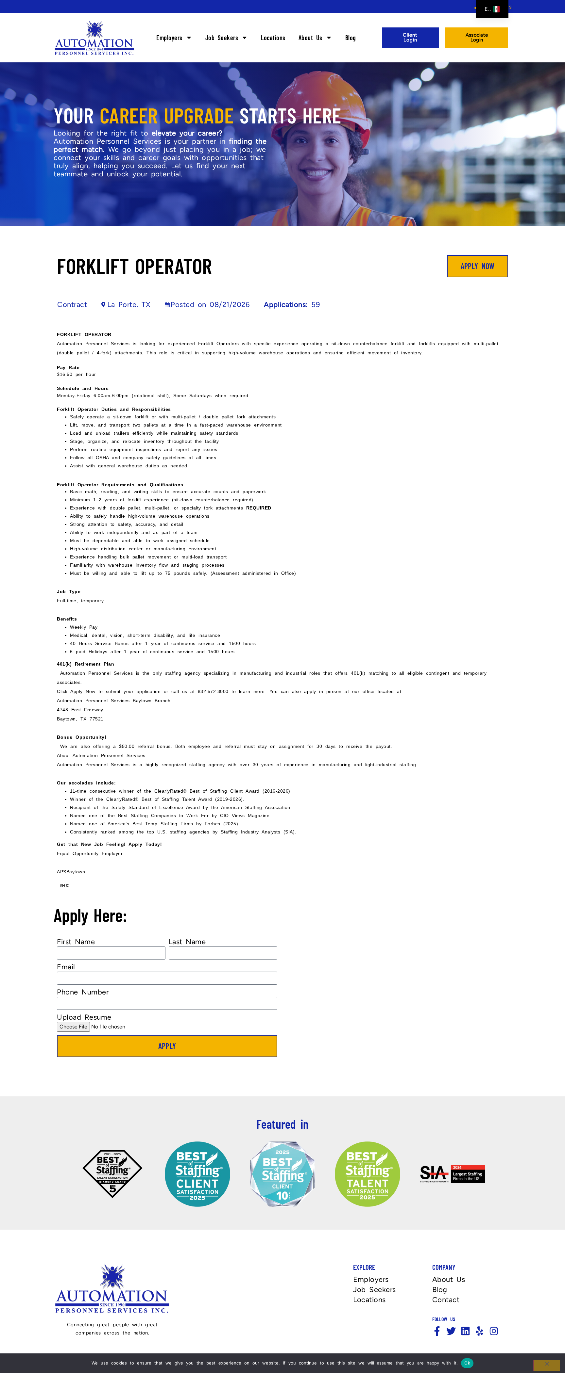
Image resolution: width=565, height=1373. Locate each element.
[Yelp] (479, 1331)
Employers (169, 37)
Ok (467, 1362)
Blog (350, 37)
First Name (76, 942)
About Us (310, 37)
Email (66, 967)
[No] (546, 1365)
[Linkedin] (465, 1331)
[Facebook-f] (437, 1331)
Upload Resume (84, 1017)
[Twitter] (451, 1331)
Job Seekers (221, 37)
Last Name (187, 942)
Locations (273, 37)
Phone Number (83, 992)
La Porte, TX (128, 304)
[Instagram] (494, 1331)
